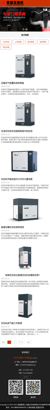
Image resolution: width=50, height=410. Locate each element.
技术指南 (30, 42)
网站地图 (31, 407)
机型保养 (43, 42)
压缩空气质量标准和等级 (12, 83)
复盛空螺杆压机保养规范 (12, 227)
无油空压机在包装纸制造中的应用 (16, 131)
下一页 (21, 342)
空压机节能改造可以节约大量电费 (16, 179)
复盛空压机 (40, 407)
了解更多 (25, 377)
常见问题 (6, 47)
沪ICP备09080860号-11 (19, 407)
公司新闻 (18, 42)
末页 (28, 342)
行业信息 (6, 42)
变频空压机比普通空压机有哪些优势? (20, 275)
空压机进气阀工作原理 (11, 323)
